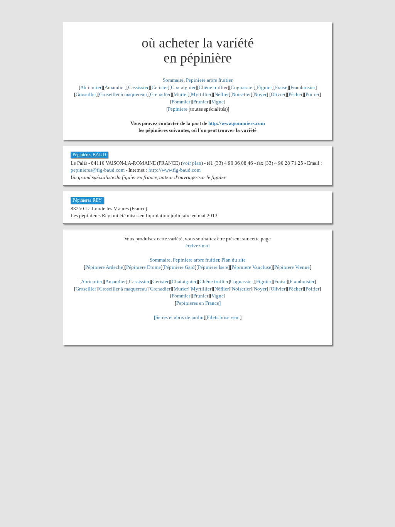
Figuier (264, 87)
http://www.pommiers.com (236, 123)
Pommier (181, 102)
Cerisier (160, 87)
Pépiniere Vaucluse (251, 267)
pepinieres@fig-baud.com (98, 170)
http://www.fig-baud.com (175, 170)
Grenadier (160, 94)
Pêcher (295, 94)
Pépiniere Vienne (292, 267)
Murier (181, 94)
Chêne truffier (213, 87)
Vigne (217, 102)
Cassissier (138, 87)
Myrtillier (201, 94)
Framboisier (302, 87)
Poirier (312, 94)
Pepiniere (177, 109)
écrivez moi (198, 245)
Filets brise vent (223, 317)
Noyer (260, 94)
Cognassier (242, 87)
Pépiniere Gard (179, 267)
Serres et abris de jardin (179, 317)
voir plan (191, 163)
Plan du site (233, 260)
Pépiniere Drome (143, 267)
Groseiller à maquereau (123, 94)
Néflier (221, 94)
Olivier (278, 94)
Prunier (200, 102)
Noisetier (241, 94)
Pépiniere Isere (213, 267)
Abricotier (90, 87)
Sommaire (173, 80)
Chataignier (183, 87)
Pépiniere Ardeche (104, 267)
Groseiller (86, 94)
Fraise (281, 87)
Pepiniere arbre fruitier (209, 80)
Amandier (115, 87)
